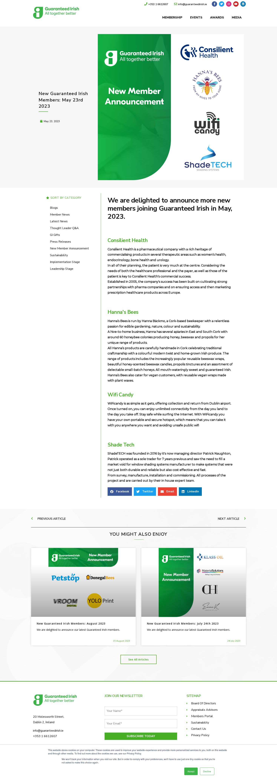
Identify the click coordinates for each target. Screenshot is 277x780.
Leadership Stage (61, 269)
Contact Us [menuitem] (198, 729)
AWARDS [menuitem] (217, 17)
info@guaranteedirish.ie (48, 731)
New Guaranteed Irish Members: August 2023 (71, 623)
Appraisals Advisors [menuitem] (204, 710)
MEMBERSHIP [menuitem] (172, 17)
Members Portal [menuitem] (202, 716)
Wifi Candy (120, 394)
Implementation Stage (65, 262)
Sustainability (59, 255)
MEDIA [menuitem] (237, 17)
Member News (60, 215)
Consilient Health (128, 240)
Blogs (54, 208)
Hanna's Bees (123, 312)
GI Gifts (55, 235)
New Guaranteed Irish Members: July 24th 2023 (183, 623)
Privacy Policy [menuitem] (200, 735)
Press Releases (60, 242)
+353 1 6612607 (45, 736)
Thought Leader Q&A (64, 228)
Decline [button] (207, 771)
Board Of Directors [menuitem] (203, 703)
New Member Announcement (69, 248)
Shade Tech (121, 444)
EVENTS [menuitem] (196, 17)
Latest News (59, 221)
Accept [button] (190, 771)
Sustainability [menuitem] (200, 723)
